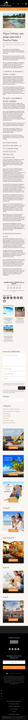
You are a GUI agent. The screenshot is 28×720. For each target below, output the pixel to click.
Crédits (14, 711)
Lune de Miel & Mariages (8, 420)
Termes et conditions (14, 706)
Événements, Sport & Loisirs (9, 422)
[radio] (8, 287)
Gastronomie (6, 418)
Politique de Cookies (14, 703)
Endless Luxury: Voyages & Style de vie (11, 409)
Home (4, 42)
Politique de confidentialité (14, 701)
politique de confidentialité (16, 673)
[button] (4, 297)
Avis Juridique (14, 709)
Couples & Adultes (7, 416)
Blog (7, 42)
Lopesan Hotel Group (14, 714)
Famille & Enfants (6, 413)
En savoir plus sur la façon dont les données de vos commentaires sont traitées (14, 392)
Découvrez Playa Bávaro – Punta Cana (11, 411)
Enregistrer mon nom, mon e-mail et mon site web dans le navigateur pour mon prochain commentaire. (14, 384)
